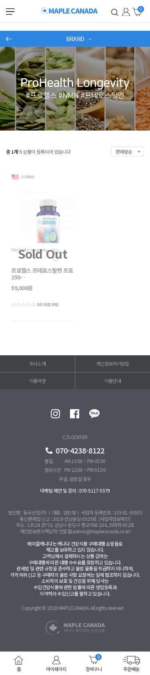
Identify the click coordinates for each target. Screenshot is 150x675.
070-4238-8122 (80, 450)
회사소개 (37, 363)
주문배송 (131, 668)
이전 (9, 39)
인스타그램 (55, 413)
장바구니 (137, 11)
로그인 (126, 12)
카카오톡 (94, 413)
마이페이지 (56, 668)
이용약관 (37, 380)
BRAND (75, 39)
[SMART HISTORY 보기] (115, 12)
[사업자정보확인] (114, 519)
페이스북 (74, 413)
